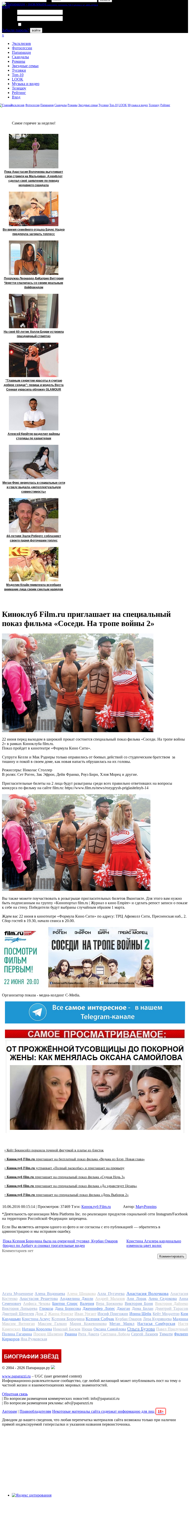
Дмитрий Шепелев (18, 1314)
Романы (18, 61)
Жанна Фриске (60, 1314)
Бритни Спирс (65, 1303)
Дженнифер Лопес (99, 1308)
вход (6, 6)
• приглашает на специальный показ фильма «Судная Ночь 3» (64, 1177)
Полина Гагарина (17, 1334)
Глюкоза (46, 1308)
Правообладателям (35, 1411)
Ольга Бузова (141, 1328)
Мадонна (180, 1319)
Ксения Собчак (100, 1318)
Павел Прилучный (172, 1329)
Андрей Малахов (110, 1298)
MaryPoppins (146, 1206)
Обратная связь (15, 1394)
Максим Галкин (52, 1323)
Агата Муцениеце (17, 1293)
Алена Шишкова (81, 1293)
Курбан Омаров (128, 1319)
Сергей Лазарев (144, 1334)
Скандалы (20, 57)
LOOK (17, 79)
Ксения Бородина (68, 1318)
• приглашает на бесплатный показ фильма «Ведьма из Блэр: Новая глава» (74, 1159)
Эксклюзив (21, 43)
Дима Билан (142, 1308)
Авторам (9, 1411)
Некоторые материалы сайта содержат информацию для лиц (108, 1411)
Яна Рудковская (34, 1339)
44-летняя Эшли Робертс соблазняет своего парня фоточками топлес (33, 538)
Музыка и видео (25, 84)
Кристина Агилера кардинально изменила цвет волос (153, 1243)
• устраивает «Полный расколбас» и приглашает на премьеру (64, 1168)
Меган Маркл (121, 1323)
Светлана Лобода (115, 1334)
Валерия (87, 1303)
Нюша (87, 1329)
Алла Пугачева (111, 1293)
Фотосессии (22, 48)
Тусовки (19, 70)
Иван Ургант (85, 1314)
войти (36, 30)
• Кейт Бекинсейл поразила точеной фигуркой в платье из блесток (54, 1150)
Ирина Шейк (140, 1314)
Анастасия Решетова (39, 1298)
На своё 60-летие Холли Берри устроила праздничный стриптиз (34, 334)
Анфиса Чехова (36, 1303)
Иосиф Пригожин (112, 1314)
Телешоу (19, 88)
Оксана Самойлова (110, 1329)
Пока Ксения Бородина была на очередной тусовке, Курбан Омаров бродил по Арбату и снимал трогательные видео (60, 1243)
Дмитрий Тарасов (171, 1308)
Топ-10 (18, 75)
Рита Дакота (88, 1334)
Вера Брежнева (109, 1303)
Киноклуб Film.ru (96, 1206)
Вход (16, 97)
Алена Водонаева (50, 1293)
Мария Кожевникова (88, 1323)
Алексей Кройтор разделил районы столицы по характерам (34, 436)
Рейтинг (19, 92)
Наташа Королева (37, 1329)
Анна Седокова (162, 1298)
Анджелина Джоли (76, 1298)
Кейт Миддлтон (166, 1314)
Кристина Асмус (36, 1319)
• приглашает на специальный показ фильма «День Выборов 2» (66, 1195)
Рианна (71, 1334)
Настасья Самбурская (156, 1323)
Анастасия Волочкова (147, 1293)
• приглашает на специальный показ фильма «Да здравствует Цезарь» (70, 1186)
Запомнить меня (35, 25)
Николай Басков (66, 1329)
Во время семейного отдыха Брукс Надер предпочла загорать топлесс (34, 232)
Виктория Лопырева (19, 1308)
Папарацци (21, 52)
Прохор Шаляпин (48, 1334)
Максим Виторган (18, 1323)
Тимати (166, 1334)
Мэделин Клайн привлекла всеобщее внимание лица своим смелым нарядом (33, 587)
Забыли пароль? (15, 30)
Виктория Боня (139, 1303)
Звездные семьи (25, 66)
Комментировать (171, 1256)
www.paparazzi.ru (16, 1376)
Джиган (123, 1308)
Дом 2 (41, 1313)
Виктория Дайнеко (171, 1303)
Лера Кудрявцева (157, 1319)
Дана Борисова (68, 1308)
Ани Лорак (136, 1298)
